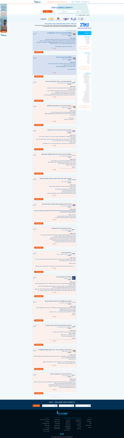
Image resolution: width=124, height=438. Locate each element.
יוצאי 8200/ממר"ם (86, 75)
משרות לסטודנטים (45, 423)
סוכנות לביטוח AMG (66, 34)
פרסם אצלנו (89, 419)
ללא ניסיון (87, 87)
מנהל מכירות (57, 423)
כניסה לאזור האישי (84, 1)
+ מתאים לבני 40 (86, 81)
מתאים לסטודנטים (86, 77)
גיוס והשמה (68, 421)
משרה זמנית (87, 40)
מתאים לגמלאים (86, 95)
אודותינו (89, 417)
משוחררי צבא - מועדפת (44, 419)
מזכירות (79, 423)
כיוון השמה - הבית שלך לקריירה (64, 83)
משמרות (87, 42)
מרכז (88, 54)
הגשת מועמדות (38, 52)
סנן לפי (86, 33)
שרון (88, 55)
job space (69, 131)
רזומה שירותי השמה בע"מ (65, 156)
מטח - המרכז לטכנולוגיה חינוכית (64, 254)
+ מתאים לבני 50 (86, 79)
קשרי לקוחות (46, 425)
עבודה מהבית (87, 94)
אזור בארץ (87, 53)
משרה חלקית (87, 39)
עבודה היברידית (86, 102)
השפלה (88, 61)
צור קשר (72, 1)
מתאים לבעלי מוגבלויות (85, 99)
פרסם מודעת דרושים (50, 1)
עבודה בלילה (87, 83)
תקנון (90, 423)
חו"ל (88, 63)
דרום (88, 59)
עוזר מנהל (79, 428)
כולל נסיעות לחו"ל (86, 82)
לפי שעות (87, 43)
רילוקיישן (87, 90)
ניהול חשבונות (57, 425)
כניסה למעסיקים (63, 1)
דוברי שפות (87, 86)
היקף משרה (87, 37)
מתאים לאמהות (86, 93)
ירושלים (88, 57)
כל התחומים (78, 11)
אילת (88, 62)
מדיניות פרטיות (88, 425)
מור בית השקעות (67, 278)
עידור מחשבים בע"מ (66, 230)
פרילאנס (88, 85)
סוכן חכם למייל (77, 1)
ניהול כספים (68, 424)
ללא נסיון (47, 427)
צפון (88, 58)
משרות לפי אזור (46, 429)
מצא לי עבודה (36, 405)
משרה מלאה (87, 38)
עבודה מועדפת (87, 78)
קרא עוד (54, 48)
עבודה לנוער (87, 89)
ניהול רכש (47, 421)
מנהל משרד (78, 424)
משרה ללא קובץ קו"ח (86, 100)
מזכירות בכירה (57, 419)
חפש (47, 11)
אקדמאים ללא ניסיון (86, 74)
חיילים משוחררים (86, 91)
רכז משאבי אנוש (67, 430)
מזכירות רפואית (57, 421)
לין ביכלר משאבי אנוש (66, 181)
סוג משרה (87, 73)
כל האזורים (64, 11)
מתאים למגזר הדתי (86, 98)
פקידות (79, 426)
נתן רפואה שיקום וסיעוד (66, 205)
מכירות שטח (68, 423)
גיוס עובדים (57, 1)
